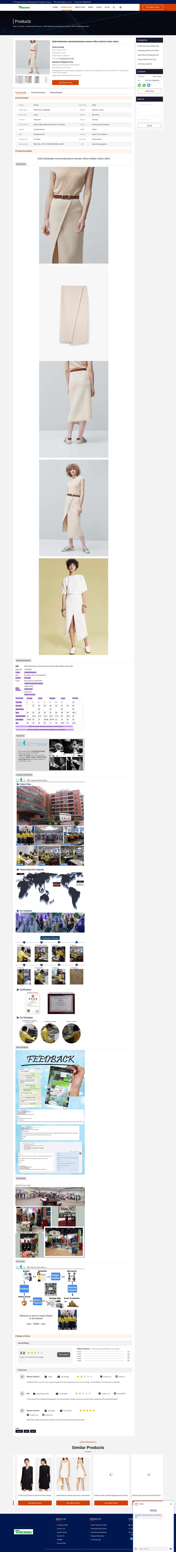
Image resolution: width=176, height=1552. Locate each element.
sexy (33, 1431)
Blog (107, 7)
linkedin (131, 1538)
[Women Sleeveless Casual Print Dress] (107, 1474)
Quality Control (62, 1532)
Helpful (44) (49, 1415)
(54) (148, 50)
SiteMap (59, 1539)
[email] (148, 85)
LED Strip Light (96, 1539)
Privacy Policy (61, 1543)
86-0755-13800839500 (83, 2)
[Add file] (135, 1549)
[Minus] (171, 1504)
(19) (147, 59)
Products (65, 7)
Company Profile (62, 1525)
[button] (48, 79)
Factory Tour (61, 1528)
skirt (26, 1431)
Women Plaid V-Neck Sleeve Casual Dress (144, 1495)
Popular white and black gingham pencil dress (68, 1495)
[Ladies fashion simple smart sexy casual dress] (31, 1474)
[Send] (171, 1549)
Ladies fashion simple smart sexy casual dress (31, 1495)
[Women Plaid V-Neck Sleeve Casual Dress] (145, 1474)
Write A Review (63, 1354)
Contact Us (60, 1536)
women (19, 1431)
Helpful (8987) (121, 1393)
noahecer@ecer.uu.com (64, 2)
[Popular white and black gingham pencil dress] (69, 1474)
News (90, 7)
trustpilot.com (107, 1376)
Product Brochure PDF (67, 58)
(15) (145, 64)
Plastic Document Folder (99, 1525)
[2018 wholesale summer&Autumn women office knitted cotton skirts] (32, 57)
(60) (148, 46)
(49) (148, 55)
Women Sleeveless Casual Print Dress (104, 1495)
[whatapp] (144, 85)
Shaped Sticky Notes (97, 1536)
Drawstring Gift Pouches (34, 26)
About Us (79, 7)
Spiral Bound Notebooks (99, 1532)
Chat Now (149, 91)
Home (55, 7)
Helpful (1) (122, 1376)
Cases (99, 7)
